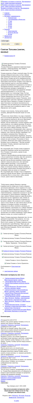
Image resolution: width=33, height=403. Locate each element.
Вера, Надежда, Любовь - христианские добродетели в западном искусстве (17, 298)
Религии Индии (13, 32)
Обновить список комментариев (11, 377)
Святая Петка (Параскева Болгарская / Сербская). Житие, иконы (16, 293)
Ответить (4, 325)
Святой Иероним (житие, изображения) (17, 296)
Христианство (12, 31)
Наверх (3, 381)
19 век (10, 24)
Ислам (10, 34)
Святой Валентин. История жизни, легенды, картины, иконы (15, 287)
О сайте (16, 400)
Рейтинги (7, 14)
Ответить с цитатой (14, 325)
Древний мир (12, 18)
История (21, 395)
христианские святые (11, 271)
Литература (8, 37)
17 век (10, 21)
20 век (10, 26)
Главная (6, 13)
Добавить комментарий (8, 379)
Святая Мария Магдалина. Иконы (15, 281)
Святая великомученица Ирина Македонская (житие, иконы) (14, 279)
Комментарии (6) (9, 56)
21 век (10, 27)
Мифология (8, 36)
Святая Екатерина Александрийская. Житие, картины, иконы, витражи (16, 290)
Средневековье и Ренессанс (16, 19)
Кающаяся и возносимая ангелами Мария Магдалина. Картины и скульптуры (17, 310)
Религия (7, 29)
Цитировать (25, 325)
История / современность (12, 16)
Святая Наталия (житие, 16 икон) (15, 304)
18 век (10, 23)
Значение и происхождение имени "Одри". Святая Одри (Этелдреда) (18, 307)
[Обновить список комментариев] (10, 316)
